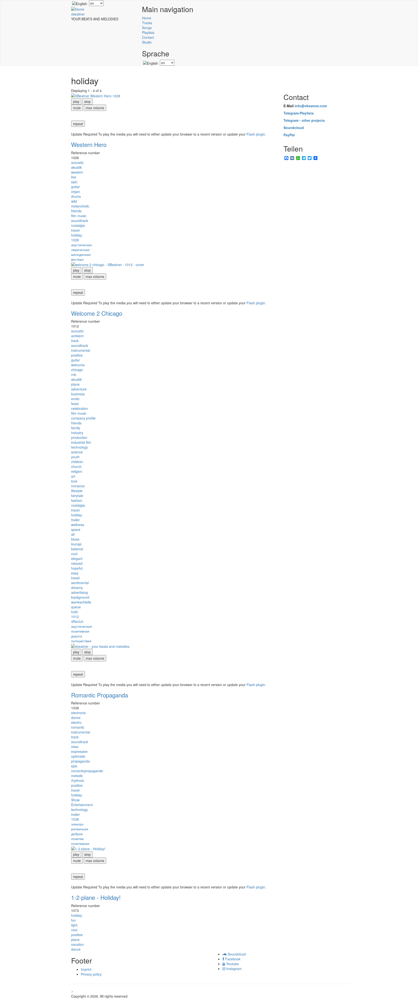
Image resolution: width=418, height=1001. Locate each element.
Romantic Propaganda (99, 695)
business (78, 393)
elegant (76, 558)
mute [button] (77, 107)
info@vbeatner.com (311, 105)
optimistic (78, 756)
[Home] (77, 8)
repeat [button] (78, 123)
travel (75, 230)
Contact (148, 37)
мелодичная (81, 254)
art (73, 476)
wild (74, 201)
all (73, 534)
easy (74, 573)
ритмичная (79, 828)
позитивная (80, 631)
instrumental (80, 350)
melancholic (80, 206)
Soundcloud (294, 127)
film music (78, 215)
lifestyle (76, 490)
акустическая (81, 244)
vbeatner (78, 14)
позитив (77, 838)
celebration (79, 408)
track (75, 340)
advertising (79, 592)
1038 (75, 819)
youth (75, 456)
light (74, 925)
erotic (75, 398)
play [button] (76, 101)
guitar (75, 186)
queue (76, 606)
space (75, 529)
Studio (147, 42)
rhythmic (77, 780)
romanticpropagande (87, 770)
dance (76, 717)
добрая (77, 833)
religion (76, 471)
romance (78, 485)
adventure (79, 389)
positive (77, 355)
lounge (76, 544)
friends (76, 210)
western (77, 172)
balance (77, 548)
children (77, 461)
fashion (76, 500)
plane (75, 384)
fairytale (77, 495)
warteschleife (81, 602)
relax (75, 746)
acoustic (77, 162)
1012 (75, 616)
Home (146, 17)
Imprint (86, 969)
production (79, 437)
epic (74, 181)
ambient (77, 335)
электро (77, 824)
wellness (77, 524)
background (80, 597)
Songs (147, 27)
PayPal (289, 134)
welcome (78, 364)
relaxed (76, 563)
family (75, 427)
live (73, 177)
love (74, 481)
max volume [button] (95, 107)
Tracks (147, 22)
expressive (79, 751)
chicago (77, 369)
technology (79, 447)
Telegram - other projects (304, 120)
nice (74, 929)
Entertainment (82, 804)
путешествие (81, 640)
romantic (77, 727)
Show (75, 799)
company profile (83, 418)
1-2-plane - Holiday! (96, 897)
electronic (78, 712)
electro (76, 722)
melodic (77, 775)
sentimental (80, 582)
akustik (76, 167)
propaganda (80, 761)
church (76, 466)
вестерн (77, 259)
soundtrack (79, 220)
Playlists (148, 32)
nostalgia (78, 225)
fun (73, 920)
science (77, 452)
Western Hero (88, 144)
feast (75, 403)
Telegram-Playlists (299, 113)
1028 (75, 239)
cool (74, 553)
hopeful (76, 568)
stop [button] (87, 101)
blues (75, 539)
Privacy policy (91, 974)
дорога (76, 636)
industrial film (81, 442)
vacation (77, 944)
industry (77, 432)
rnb (73, 374)
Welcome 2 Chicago (96, 313)
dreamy (77, 587)
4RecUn (77, 621)
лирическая (80, 249)
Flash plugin (255, 134)
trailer (75, 519)
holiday (76, 235)
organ (75, 191)
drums (76, 196)
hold (74, 611)
